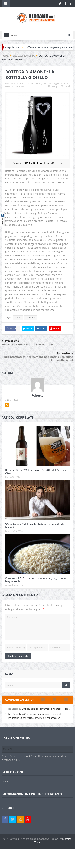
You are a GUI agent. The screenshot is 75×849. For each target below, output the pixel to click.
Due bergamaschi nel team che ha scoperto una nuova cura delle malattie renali (38, 358)
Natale (18, 317)
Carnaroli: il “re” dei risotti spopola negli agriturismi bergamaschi (36, 579)
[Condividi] (2, 219)
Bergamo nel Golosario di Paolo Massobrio (28, 344)
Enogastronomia (60, 83)
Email (67, 86)
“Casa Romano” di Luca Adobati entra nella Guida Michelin (34, 525)
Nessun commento (14, 86)
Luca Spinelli (14, 714)
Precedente (12, 341)
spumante (30, 317)
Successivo (63, 353)
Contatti (6, 781)
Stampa (55, 86)
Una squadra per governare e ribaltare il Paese (46, 708)
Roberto (20, 83)
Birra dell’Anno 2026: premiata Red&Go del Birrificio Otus (36, 471)
